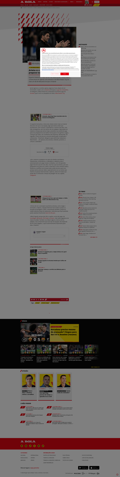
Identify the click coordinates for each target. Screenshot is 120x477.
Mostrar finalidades (55, 73)
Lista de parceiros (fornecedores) (48, 69)
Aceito (64, 73)
